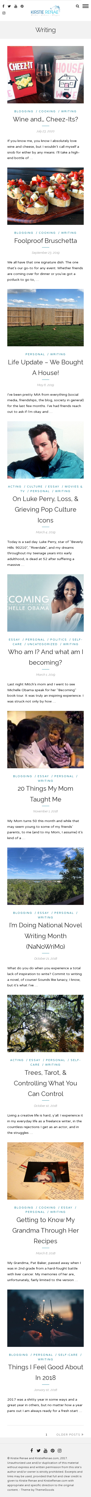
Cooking (47, 111)
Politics (58, 639)
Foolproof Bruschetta (45, 240)
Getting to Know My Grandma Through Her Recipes (45, 1230)
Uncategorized (42, 644)
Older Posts (68, 1434)
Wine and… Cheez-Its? (45, 119)
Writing (69, 111)
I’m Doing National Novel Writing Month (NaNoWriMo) (45, 936)
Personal (35, 354)
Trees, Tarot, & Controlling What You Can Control (45, 1083)
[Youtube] (15, 6)
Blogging (23, 111)
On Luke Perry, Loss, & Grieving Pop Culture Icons (45, 509)
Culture (35, 486)
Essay (53, 486)
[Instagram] (3, 13)
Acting (15, 486)
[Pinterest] (22, 6)
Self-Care (68, 1355)
